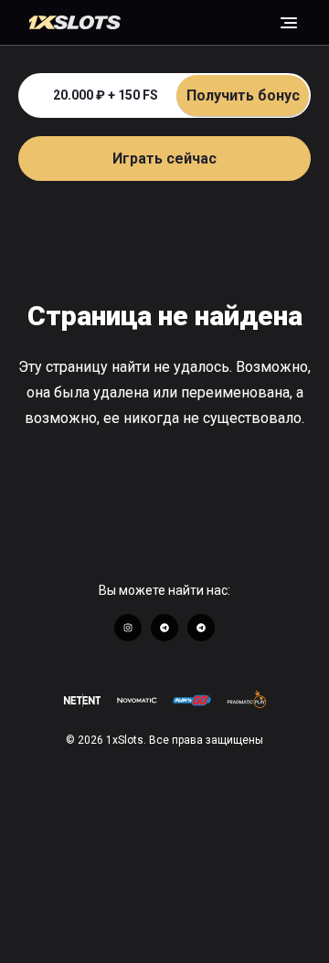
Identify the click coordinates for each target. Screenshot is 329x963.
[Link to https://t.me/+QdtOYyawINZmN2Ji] (201, 627)
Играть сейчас (164, 158)
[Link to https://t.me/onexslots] (164, 627)
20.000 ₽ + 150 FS (176, 95)
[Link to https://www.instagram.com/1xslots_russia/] (128, 627)
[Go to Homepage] (153, 23)
